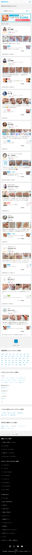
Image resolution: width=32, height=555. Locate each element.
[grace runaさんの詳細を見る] (16, 322)
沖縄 (24, 364)
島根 (28, 360)
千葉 (17, 356)
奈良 (16, 360)
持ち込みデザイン (4, 387)
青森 (6, 354)
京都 (6, 360)
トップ (2, 434)
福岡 (27, 362)
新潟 (2, 358)
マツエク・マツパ (21, 426)
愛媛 (20, 362)
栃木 (2, 356)
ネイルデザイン (6, 482)
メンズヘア (5, 468)
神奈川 (13, 356)
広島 (6, 362)
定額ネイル (21, 382)
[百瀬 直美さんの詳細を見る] (16, 229)
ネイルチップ (4, 393)
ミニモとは (5, 498)
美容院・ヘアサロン (5, 426)
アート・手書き (4, 382)
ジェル (2, 378)
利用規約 (5, 526)
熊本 (9, 364)
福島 (24, 354)
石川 (9, 358)
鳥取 (24, 360)
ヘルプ (4, 536)
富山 (6, 358)
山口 (9, 362)
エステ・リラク (10, 428)
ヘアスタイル (6, 465)
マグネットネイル (21, 380)
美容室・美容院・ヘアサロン (9, 442)
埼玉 (9, 356)
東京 (21, 356)
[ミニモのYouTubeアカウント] (22, 546)
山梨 (24, 356)
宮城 (21, 354)
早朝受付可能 (20, 412)
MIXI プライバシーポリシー (9, 533)
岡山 (2, 362)
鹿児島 (20, 364)
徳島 (13, 362)
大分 (13, 364)
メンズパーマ (6, 479)
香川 (16, 362)
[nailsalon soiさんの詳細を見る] (16, 260)
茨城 (28, 354)
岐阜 (16, 358)
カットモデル (6, 489)
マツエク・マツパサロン (8, 449)
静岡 (20, 358)
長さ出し (3, 398)
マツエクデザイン (7, 486)
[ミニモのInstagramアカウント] (10, 546)
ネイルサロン (8, 434)
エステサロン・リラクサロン (9, 456)
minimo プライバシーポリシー (10, 529)
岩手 (14, 354)
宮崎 (16, 364)
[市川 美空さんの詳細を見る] (16, 136)
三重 (27, 358)
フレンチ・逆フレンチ (20, 378)
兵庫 (13, 360)
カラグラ (3, 380)
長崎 (6, 364)
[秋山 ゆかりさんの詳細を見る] (16, 291)
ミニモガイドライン (7, 522)
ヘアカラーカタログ (7, 472)
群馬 (6, 356)
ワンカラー (14, 380)
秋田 (10, 354)
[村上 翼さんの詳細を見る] (16, 105)
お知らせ (5, 505)
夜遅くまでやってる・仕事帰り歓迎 (8, 415)
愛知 (23, 358)
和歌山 (20, 360)
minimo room (6, 508)
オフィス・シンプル (13, 382)
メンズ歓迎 (3, 412)
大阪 (9, 360)
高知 (23, 362)
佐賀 (2, 364)
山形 (17, 354)
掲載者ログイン (6, 519)
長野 (28, 356)
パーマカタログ (6, 475)
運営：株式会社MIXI (7, 501)
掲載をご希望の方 (7, 512)
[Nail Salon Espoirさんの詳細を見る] (16, 198)
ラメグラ (8, 380)
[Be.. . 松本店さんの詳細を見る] (16, 167)
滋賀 (2, 360)
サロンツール (6, 515)
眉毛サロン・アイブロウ (8, 453)
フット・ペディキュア (10, 378)
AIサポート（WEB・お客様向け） (10, 540)
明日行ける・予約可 (11, 412)
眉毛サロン (3, 428)
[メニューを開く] (30, 2)
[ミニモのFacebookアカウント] (18, 546)
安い (2, 401)
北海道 (2, 354)
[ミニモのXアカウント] (14, 546)
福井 (13, 358)
